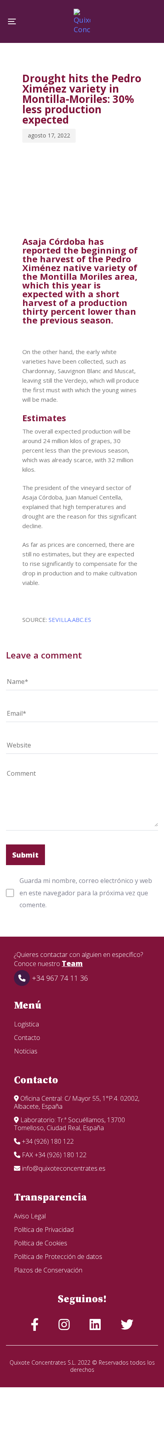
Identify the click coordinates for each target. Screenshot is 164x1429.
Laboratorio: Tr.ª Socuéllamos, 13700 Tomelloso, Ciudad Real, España (69, 1124)
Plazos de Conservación (48, 1270)
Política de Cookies (40, 1243)
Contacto (27, 1038)
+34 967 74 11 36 (59, 978)
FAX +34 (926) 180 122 (53, 1155)
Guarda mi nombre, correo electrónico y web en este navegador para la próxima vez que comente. (86, 892)
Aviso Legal (30, 1216)
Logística (26, 1024)
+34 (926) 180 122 (47, 1141)
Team (72, 963)
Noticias (25, 1051)
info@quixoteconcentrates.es (62, 1168)
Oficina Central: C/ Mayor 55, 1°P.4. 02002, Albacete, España (76, 1102)
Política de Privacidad (44, 1229)
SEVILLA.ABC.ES (70, 619)
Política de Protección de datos (58, 1257)
